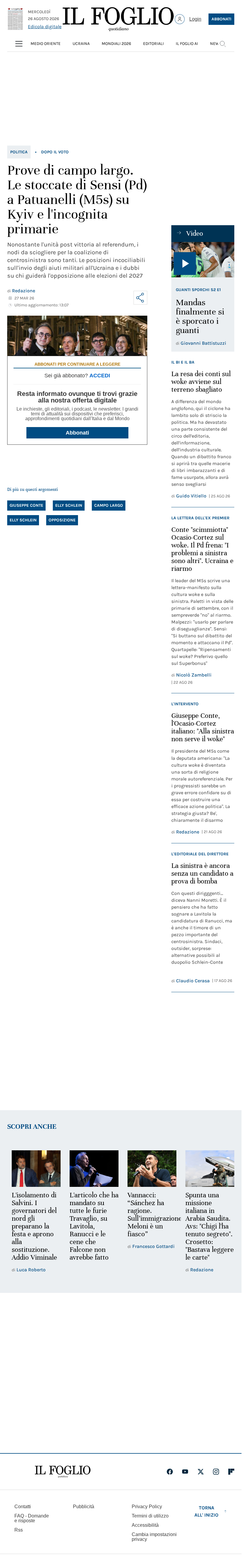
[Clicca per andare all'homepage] (62, 1472)
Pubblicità (83, 1506)
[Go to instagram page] (216, 1472)
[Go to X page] (201, 1472)
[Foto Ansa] (202, 259)
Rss (18, 1529)
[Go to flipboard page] (231, 1472)
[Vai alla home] (118, 19)
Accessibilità (145, 1525)
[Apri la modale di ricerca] (222, 43)
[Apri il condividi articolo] (140, 298)
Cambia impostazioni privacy (154, 1537)
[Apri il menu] (18, 43)
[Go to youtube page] (185, 1472)
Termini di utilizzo (150, 1515)
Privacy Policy (147, 1506)
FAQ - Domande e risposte (31, 1518)
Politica (19, 152)
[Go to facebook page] (170, 1472)
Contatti (22, 1506)
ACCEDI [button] (99, 376)
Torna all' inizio (206, 1511)
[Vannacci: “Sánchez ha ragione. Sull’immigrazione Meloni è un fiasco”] (149, 1168)
